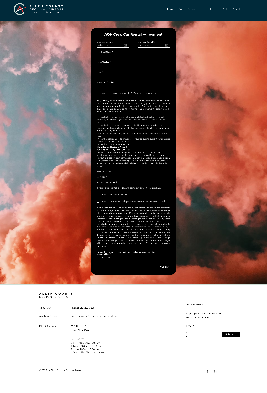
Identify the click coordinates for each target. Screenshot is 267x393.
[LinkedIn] (215, 371)
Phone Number (103, 62)
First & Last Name (104, 52)
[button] (187, 9)
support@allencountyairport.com (99, 316)
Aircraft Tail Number (105, 82)
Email (99, 72)
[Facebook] (207, 371)
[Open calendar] (125, 45)
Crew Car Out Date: (105, 42)
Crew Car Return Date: (147, 42)
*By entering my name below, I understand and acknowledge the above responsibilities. (126, 253)
